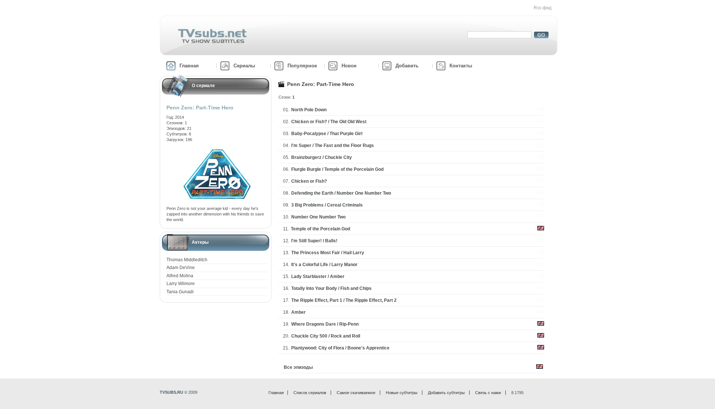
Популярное (302, 65)
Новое (348, 65)
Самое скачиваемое (356, 392)
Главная (189, 65)
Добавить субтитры (446, 392)
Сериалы (244, 65)
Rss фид (543, 7)
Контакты (460, 65)
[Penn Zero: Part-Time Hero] (217, 149)
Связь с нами (488, 392)
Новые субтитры (401, 392)
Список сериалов (309, 392)
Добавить (407, 65)
